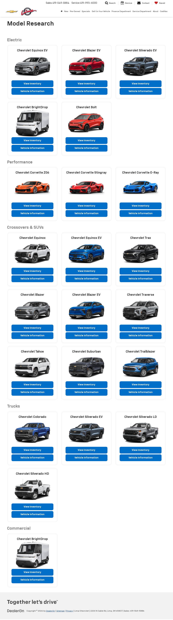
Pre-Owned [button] (75, 11)
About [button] (155, 11)
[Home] (61, 11)
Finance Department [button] (121, 11)
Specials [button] (86, 11)
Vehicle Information (32, 91)
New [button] (66, 11)
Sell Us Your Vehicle (101, 11)
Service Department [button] (141, 11)
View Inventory (32, 84)
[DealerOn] (15, 611)
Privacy (69, 611)
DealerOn (50, 611)
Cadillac (164, 11)
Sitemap (60, 611)
